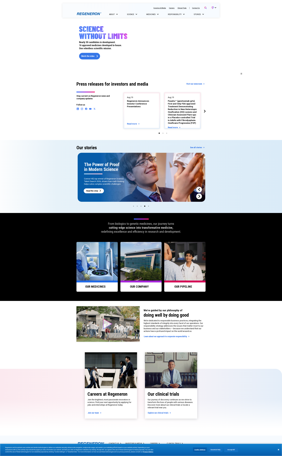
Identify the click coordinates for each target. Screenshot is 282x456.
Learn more (91, 188)
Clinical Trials (182, 8)
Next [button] (203, 110)
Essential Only (216, 449)
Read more (132, 127)
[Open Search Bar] (205, 8)
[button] (213, 7)
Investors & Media (160, 8)
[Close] (278, 449)
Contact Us (196, 8)
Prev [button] (119, 110)
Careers (171, 8)
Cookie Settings (199, 449)
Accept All (231, 449)
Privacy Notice (148, 452)
